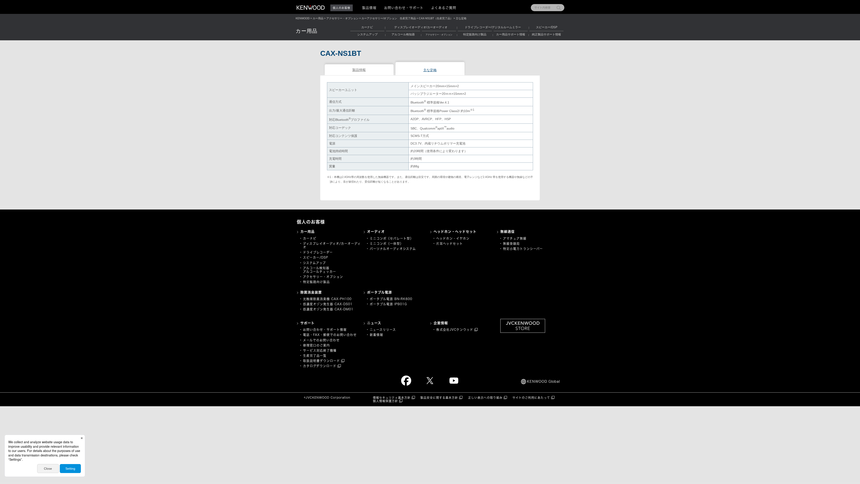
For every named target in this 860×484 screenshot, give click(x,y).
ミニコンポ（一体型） (386, 243)
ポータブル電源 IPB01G (388, 304)
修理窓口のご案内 (316, 345)
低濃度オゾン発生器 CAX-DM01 (328, 309)
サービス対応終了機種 (320, 350)
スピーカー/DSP (546, 27)
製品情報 (359, 70)
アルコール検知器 (403, 34)
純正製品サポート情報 (546, 34)
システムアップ (367, 34)
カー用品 (318, 18)
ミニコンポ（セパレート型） (391, 238)
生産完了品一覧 (315, 355)
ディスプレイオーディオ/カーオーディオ (420, 27)
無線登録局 (511, 243)
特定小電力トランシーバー (523, 248)
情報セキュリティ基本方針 (392, 397)
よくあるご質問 (443, 7)
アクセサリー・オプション (342, 18)
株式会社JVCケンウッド (454, 329)
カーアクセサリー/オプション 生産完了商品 (388, 18)
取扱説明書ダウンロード (321, 360)
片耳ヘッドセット (449, 243)
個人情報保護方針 (385, 401)
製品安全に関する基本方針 (439, 397)
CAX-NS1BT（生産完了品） (436, 18)
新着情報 (376, 334)
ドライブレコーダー (318, 252)
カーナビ (367, 27)
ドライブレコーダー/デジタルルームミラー (493, 27)
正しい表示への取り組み (485, 397)
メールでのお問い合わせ (321, 340)
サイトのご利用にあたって (531, 397)
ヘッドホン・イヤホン (453, 238)
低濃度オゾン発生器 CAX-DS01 (328, 304)
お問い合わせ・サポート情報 (325, 329)
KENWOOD (303, 18)
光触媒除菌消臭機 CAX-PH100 (327, 298)
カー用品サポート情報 (510, 34)
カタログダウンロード (319, 365)
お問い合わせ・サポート (404, 7)
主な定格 (430, 70)
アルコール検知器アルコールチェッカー (319, 269)
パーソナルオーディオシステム (393, 248)
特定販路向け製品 (474, 34)
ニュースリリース (383, 329)
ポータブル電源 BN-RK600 (391, 298)
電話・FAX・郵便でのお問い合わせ (330, 334)
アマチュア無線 (515, 238)
